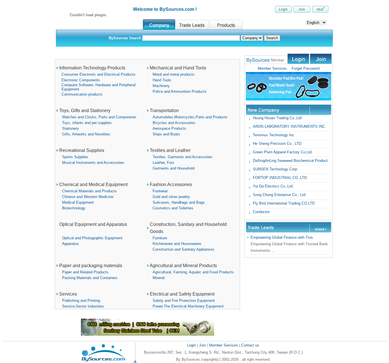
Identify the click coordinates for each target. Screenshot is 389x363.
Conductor (261, 212)
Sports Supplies (75, 157)
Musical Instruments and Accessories (93, 162)
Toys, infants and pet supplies (87, 123)
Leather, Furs (163, 162)
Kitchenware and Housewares (177, 244)
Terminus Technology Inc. (274, 135)
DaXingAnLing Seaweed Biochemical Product (290, 160)
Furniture (160, 238)
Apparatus (70, 244)
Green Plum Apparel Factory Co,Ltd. (283, 152)
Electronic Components (81, 80)
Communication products (82, 94)
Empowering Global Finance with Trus (282, 237)
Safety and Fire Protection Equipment (184, 300)
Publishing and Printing (81, 300)
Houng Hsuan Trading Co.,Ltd (277, 118)
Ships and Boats (166, 134)
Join (202, 345)
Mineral (159, 278)
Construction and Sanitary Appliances (183, 249)
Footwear (160, 191)
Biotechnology (73, 208)
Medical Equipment (78, 202)
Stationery (70, 128)
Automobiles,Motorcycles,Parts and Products (190, 117)
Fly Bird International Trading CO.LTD (284, 203)
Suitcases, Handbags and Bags (179, 202)
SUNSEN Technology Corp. (275, 169)
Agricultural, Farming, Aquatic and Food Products (193, 272)
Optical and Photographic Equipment (92, 238)
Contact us (250, 345)
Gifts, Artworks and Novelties (86, 134)
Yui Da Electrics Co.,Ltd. (273, 186)
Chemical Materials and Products (89, 191)
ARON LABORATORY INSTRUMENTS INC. (289, 126)
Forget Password (303, 68)
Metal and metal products (174, 74)
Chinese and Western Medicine (87, 197)
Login (192, 345)
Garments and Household (174, 168)
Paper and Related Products (85, 272)
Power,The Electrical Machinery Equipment (188, 306)
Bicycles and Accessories (174, 123)
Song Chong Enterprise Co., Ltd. (279, 195)
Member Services (272, 68)
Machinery (161, 86)
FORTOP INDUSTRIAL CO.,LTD (280, 178)
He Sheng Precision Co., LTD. (277, 143)
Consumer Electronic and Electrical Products (99, 74)
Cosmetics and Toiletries (173, 208)
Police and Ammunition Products (179, 91)
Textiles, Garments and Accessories (182, 157)
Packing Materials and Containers (90, 278)
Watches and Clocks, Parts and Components (99, 117)
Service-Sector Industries (83, 306)
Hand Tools (162, 80)
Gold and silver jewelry (171, 197)
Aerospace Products (169, 128)
